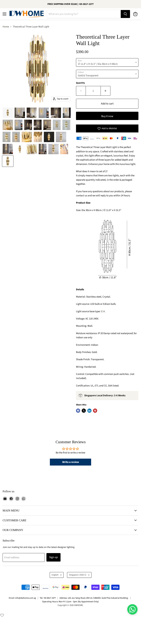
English (55, 574)
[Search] (125, 14)
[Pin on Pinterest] (95, 411)
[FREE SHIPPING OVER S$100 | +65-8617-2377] (70, 4)
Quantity (80, 83)
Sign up (53, 557)
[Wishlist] (2, 615)
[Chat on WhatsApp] (132, 609)
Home (6, 26)
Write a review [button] (70, 462)
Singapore (77, 574)
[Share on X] (84, 411)
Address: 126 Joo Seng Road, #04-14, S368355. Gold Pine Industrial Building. (93, 598)
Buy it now (107, 116)
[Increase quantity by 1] (105, 91)
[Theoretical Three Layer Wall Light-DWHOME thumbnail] (7, 112)
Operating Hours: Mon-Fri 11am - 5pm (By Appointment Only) (70, 601)
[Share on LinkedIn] (89, 411)
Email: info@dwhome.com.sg (22, 598)
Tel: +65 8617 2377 (48, 598)
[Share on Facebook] (78, 411)
